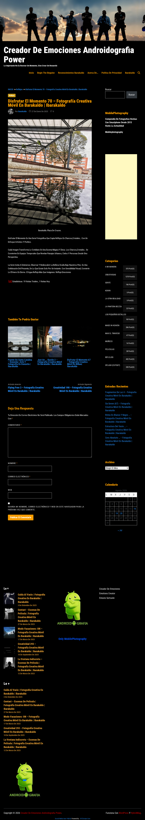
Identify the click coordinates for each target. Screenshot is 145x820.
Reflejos (11, 95)
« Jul (120, 530)
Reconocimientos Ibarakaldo (71, 72)
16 (135, 508)
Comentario (15, 425)
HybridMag (136, 813)
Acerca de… (93, 72)
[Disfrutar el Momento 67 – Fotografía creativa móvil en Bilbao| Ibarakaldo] (79, 341)
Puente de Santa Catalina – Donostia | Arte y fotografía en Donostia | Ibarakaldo (20, 363)
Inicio (31, 72)
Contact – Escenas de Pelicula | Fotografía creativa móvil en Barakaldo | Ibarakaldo (24, 705)
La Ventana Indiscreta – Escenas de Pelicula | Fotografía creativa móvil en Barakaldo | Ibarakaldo (23, 743)
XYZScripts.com (85, 819)
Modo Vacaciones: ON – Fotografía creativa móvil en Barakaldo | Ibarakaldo (31, 632)
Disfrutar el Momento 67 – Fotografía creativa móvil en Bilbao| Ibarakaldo (79, 363)
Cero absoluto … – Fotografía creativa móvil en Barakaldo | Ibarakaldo (118, 441)
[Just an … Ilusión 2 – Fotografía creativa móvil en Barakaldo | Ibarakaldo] (50, 341)
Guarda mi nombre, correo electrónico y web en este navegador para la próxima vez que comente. (46, 508)
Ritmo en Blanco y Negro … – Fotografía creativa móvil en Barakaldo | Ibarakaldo (118, 418)
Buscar (108, 89)
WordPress (124, 813)
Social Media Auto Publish (63, 819)
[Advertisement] (121, 196)
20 (121, 513)
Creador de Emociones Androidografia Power (69, 55)
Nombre (13, 463)
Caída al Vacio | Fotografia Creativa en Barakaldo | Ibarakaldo (31, 598)
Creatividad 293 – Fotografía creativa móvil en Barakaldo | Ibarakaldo (31, 647)
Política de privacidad (112, 72)
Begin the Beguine (46, 72)
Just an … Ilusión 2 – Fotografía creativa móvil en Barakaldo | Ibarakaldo (50, 362)
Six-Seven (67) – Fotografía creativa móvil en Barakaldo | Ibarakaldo (118, 407)
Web (10, 490)
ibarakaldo (130, 72)
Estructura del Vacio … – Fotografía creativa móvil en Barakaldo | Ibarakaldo (118, 430)
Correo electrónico (19, 476)
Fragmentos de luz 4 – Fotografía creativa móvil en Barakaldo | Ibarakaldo (121, 395)
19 (117, 513)
